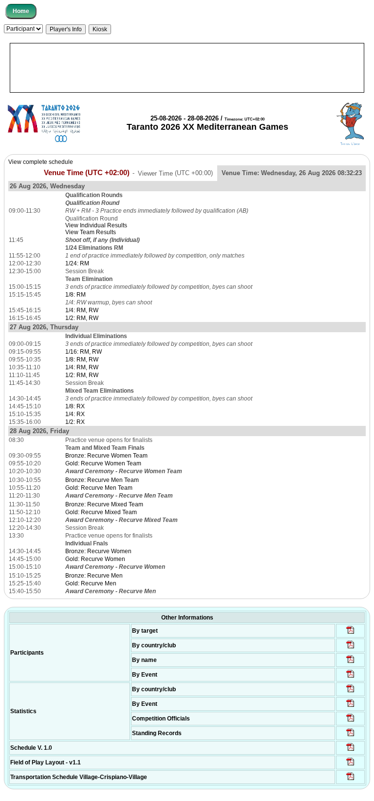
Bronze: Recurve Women (98, 551)
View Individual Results (96, 225)
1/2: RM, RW (81, 318)
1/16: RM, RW (83, 351)
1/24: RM (77, 263)
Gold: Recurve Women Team (103, 463)
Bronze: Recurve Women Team (106, 455)
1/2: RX (75, 422)
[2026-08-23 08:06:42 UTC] (350, 750)
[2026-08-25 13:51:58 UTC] (350, 779)
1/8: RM (75, 294)
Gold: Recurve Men (90, 583)
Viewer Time (175, 173)
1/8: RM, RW (81, 359)
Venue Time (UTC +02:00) (87, 173)
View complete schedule (40, 162)
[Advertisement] (187, 67)
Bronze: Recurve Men (94, 575)
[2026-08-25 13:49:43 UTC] (350, 721)
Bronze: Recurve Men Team (102, 480)
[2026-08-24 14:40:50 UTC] (350, 647)
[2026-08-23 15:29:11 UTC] (350, 735)
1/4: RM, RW (81, 310)
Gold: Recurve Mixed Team (101, 512)
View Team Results (90, 232)
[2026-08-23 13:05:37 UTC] (350, 633)
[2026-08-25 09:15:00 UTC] (350, 764)
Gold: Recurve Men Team (98, 487)
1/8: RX (75, 406)
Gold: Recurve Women (95, 559)
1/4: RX (75, 414)
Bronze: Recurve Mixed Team (104, 504)
